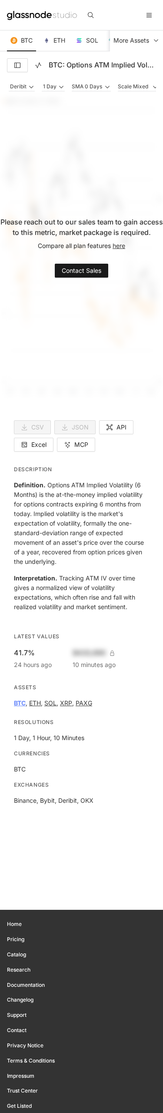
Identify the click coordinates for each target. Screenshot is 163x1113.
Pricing (15, 939)
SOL (50, 703)
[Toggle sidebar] (17, 65)
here (119, 245)
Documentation (26, 985)
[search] (91, 15)
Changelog (20, 999)
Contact (17, 1030)
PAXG (84, 703)
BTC (20, 703)
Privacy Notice (25, 1045)
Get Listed (19, 1106)
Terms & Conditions (31, 1060)
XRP (66, 703)
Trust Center (22, 1090)
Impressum (20, 1076)
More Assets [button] (131, 40)
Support (17, 1015)
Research (18, 969)
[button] (21, 40)
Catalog (16, 954)
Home (14, 924)
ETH (35, 703)
